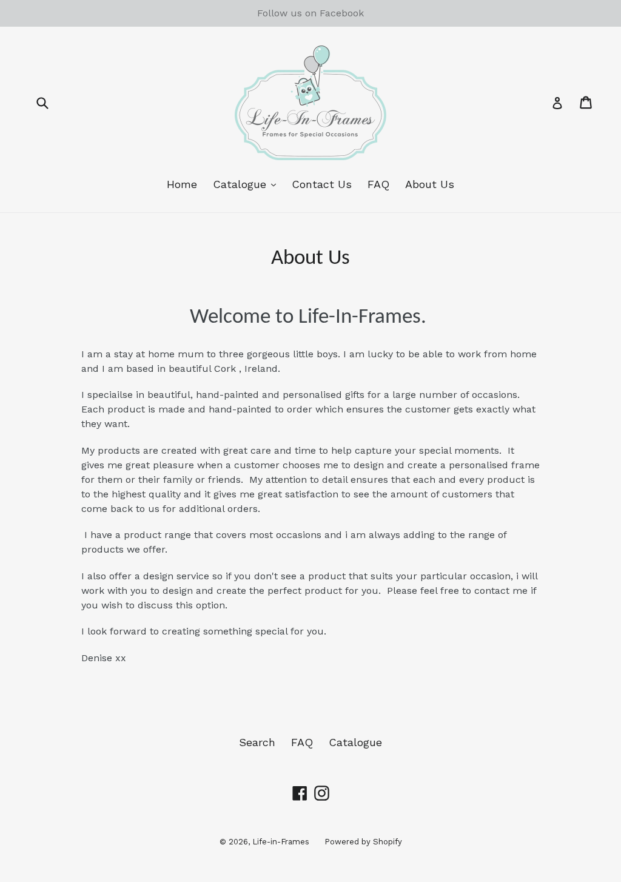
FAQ (378, 184)
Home (182, 184)
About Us (429, 184)
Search (257, 742)
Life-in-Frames (280, 841)
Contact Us (322, 184)
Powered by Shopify (363, 841)
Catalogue (247, 183)
